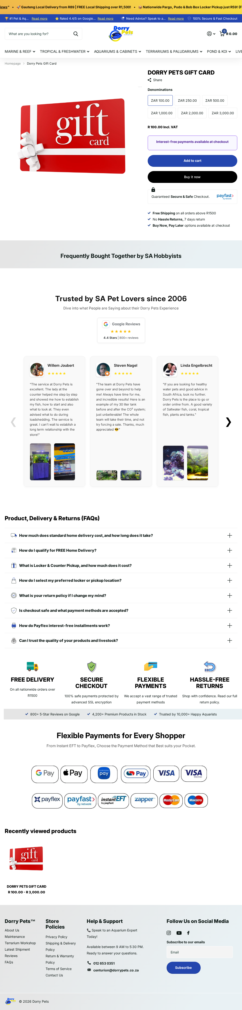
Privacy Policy (56, 937)
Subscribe (183, 968)
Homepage (13, 63)
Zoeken (75, 34)
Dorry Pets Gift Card (26, 886)
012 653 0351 (104, 963)
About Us (12, 930)
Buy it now (192, 177)
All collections (20, 51)
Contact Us (54, 975)
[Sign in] (211, 33)
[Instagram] (169, 933)
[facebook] (188, 933)
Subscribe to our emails (186, 942)
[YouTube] (179, 933)
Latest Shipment (17, 949)
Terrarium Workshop (20, 943)
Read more (40, 18)
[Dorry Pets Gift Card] (26, 859)
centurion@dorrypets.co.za (116, 970)
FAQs (9, 962)
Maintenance (15, 937)
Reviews (11, 956)
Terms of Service (59, 969)
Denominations (160, 90)
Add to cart (192, 161)
